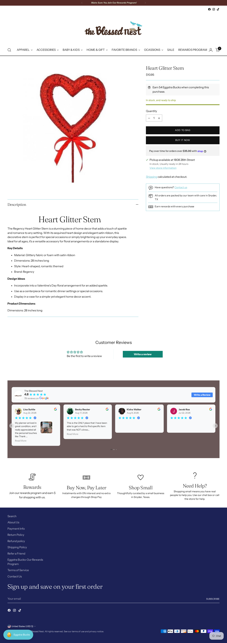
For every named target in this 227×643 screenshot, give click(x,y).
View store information (163, 168)
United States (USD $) (22, 626)
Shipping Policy (17, 547)
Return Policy (15, 534)
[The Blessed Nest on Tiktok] (218, 9)
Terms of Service (18, 570)
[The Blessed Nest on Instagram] (213, 9)
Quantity (151, 111)
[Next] (145, 3)
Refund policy (16, 541)
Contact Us (14, 576)
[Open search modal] (9, 50)
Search (11, 516)
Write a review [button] (143, 354)
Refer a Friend (16, 553)
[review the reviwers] (55, 409)
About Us (13, 522)
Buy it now (182, 140)
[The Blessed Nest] (113, 28)
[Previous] (82, 3)
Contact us (180, 187)
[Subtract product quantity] (149, 118)
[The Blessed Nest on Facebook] (209, 9)
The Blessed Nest (35, 631)
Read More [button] (20, 440)
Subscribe (213, 599)
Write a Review (202, 394)
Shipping (151, 176)
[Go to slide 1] (111, 449)
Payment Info (16, 528)
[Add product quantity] (159, 118)
